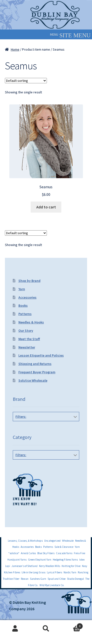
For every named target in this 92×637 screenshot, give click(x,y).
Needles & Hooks (31, 322)
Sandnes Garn (38, 578)
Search (46, 628)
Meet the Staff (29, 339)
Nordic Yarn (70, 572)
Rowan (24, 578)
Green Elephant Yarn (39, 559)
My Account (15, 628)
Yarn (21, 289)
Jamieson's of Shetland (25, 566)
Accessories (27, 297)
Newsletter (26, 347)
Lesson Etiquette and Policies (41, 355)
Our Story (25, 330)
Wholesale (68, 540)
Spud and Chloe (57, 578)
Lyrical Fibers (54, 572)
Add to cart (46, 206)
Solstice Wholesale (32, 380)
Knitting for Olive (71, 566)
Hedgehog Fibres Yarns (65, 559)
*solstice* (13, 553)
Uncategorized (52, 540)
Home (15, 49)
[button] (54, 34)
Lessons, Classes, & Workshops (25, 540)
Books (23, 305)
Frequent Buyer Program (36, 372)
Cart (70, 624)
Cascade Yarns (64, 553)
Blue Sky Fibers (45, 553)
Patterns (25, 314)
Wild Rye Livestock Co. (51, 585)
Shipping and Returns (35, 364)
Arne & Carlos (28, 553)
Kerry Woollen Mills (49, 566)
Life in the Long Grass (33, 572)
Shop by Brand (29, 280)
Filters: (20, 416)
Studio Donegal (75, 578)
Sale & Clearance (63, 547)
